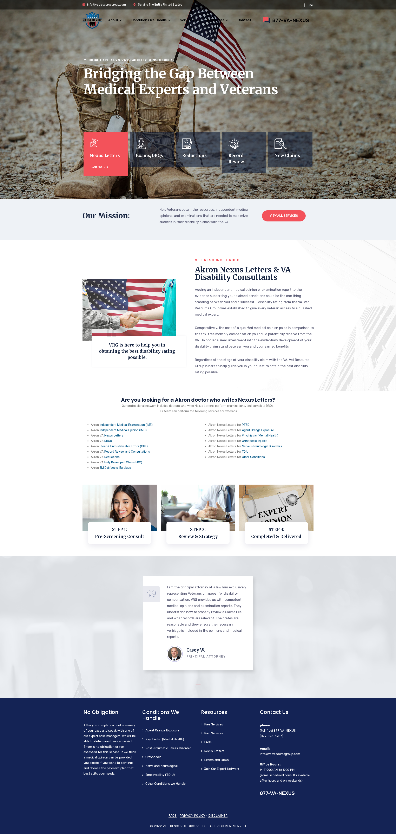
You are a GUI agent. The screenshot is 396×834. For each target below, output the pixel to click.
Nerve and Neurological (161, 766)
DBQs (108, 441)
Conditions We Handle (149, 20)
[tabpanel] (198, 623)
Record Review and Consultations (127, 451)
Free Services (213, 724)
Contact (244, 20)
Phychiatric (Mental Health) (260, 435)
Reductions (112, 457)
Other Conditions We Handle (165, 783)
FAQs (208, 742)
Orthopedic (153, 757)
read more (98, 166)
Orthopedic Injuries (254, 441)
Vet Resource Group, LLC (185, 826)
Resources (216, 20)
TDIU (245, 451)
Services (187, 20)
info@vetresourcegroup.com (280, 754)
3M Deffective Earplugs (115, 468)
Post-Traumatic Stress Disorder (168, 748)
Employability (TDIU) (160, 775)
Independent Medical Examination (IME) (126, 425)
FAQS (173, 815)
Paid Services (213, 733)
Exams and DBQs (216, 760)
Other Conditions (253, 457)
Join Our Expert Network (221, 769)
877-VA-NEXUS (285, 730)
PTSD (245, 425)
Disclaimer (217, 815)
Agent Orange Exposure (258, 430)
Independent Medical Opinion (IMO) (123, 430)
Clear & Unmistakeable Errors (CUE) (124, 446)
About (113, 20)
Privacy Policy (192, 815)
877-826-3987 (271, 736)
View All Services (284, 216)
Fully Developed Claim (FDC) (123, 462)
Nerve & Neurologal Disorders (262, 446)
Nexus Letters (113, 435)
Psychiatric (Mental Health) (164, 739)
